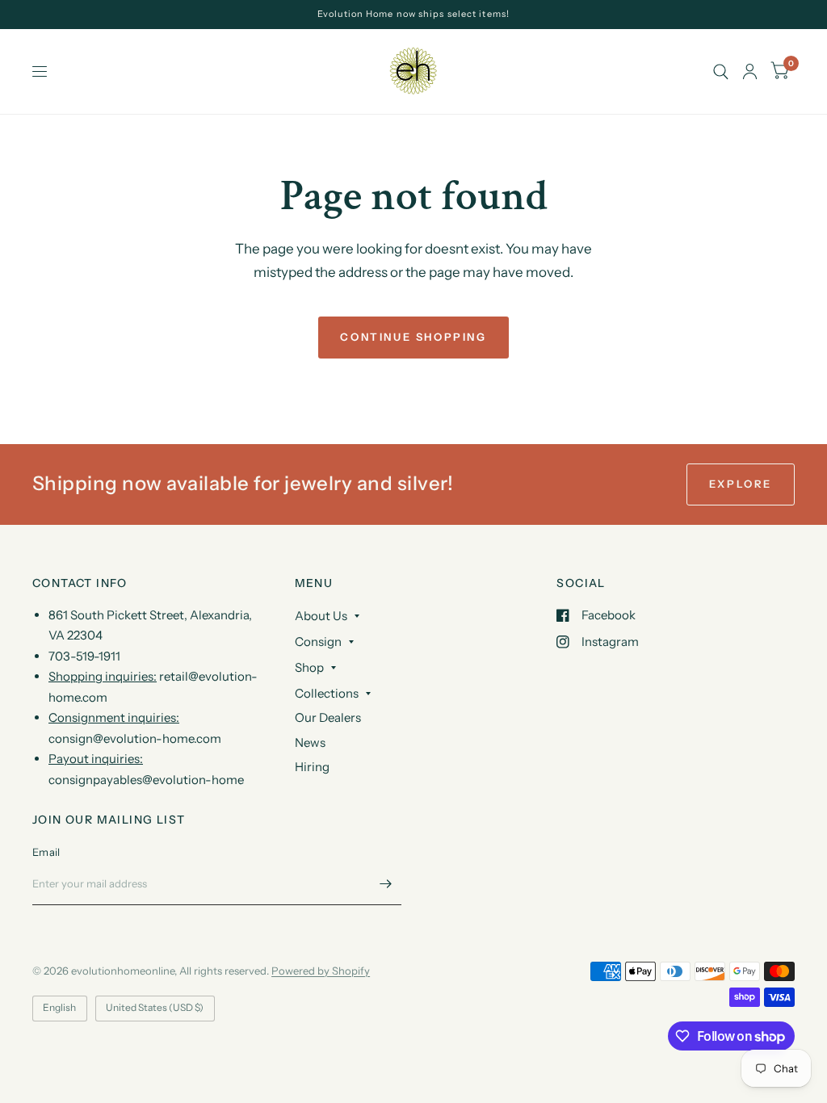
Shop (309, 667)
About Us (321, 615)
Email (46, 851)
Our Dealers (328, 717)
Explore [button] (740, 483)
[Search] (720, 71)
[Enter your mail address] (385, 884)
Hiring (312, 766)
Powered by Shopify (320, 970)
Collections (327, 693)
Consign (318, 641)
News (310, 742)
